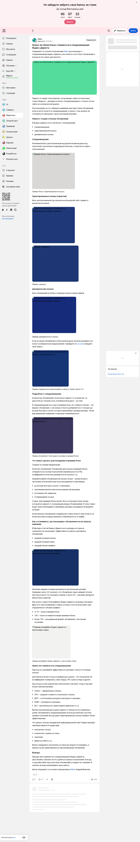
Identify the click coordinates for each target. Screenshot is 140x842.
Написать (121, 31)
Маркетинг (41, 41)
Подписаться (91, 40)
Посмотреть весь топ (116, 374)
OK (24, 837)
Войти (133, 31)
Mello (40, 39)
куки (13, 837)
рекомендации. (8, 219)
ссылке (80, 344)
